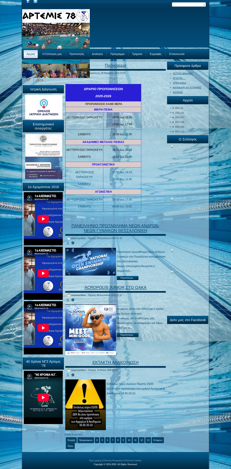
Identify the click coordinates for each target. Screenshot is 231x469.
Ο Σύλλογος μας (52, 54)
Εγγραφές (156, 54)
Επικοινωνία (176, 54)
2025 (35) (178, 113)
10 (129, 440)
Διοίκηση (97, 54)
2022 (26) (178, 127)
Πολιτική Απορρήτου (113, 460)
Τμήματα (137, 54)
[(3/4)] (189, 259)
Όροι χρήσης (95, 460)
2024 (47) (178, 117)
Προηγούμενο (85, 440)
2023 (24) (178, 122)
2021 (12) (178, 131)
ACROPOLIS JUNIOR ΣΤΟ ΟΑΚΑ (115, 287)
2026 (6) (177, 108)
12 (142, 440)
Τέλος (70, 446)
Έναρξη (71, 440)
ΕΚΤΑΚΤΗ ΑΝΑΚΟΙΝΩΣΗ (115, 362)
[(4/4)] (189, 292)
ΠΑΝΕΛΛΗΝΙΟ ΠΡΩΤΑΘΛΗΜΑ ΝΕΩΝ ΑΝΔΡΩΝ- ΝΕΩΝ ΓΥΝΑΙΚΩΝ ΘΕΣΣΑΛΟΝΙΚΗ (115, 228)
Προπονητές (77, 54)
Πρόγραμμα (117, 54)
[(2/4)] (189, 222)
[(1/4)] (189, 171)
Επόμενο (157, 440)
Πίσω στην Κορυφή (218, 465)
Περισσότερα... (127, 278)
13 (148, 440)
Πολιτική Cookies (133, 460)
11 (135, 440)
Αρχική (31, 54)
